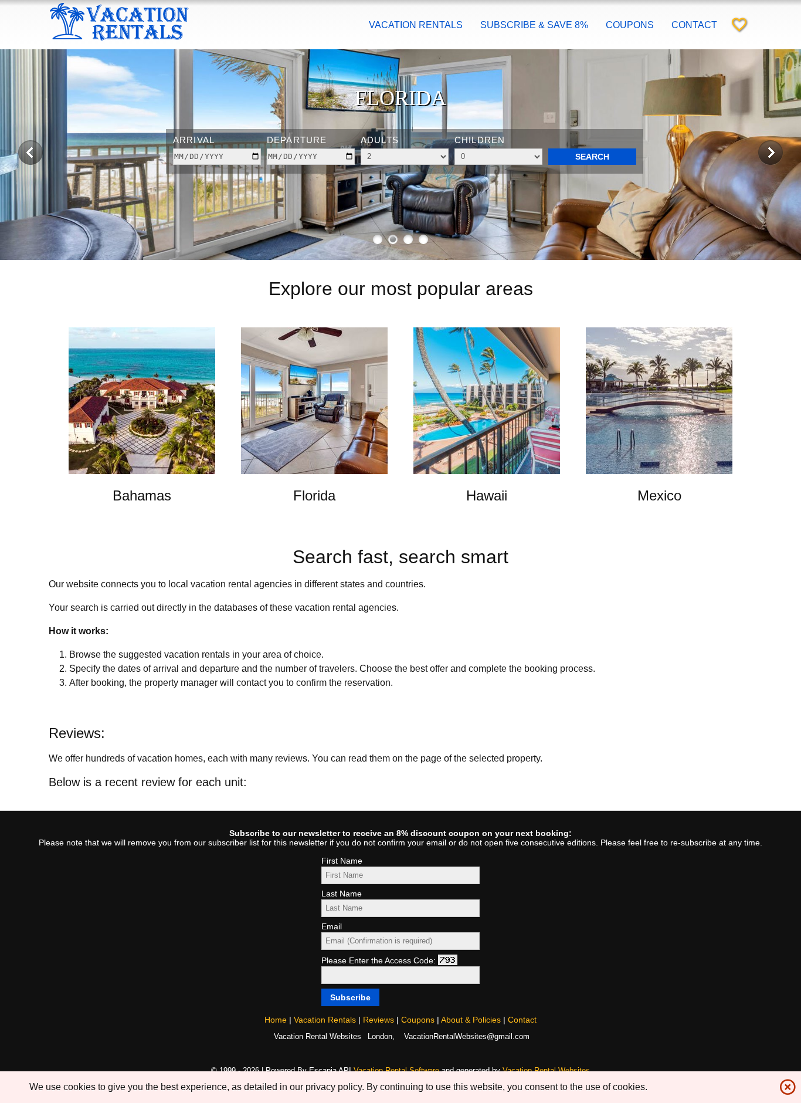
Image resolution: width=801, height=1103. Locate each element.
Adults (380, 140)
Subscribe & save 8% (534, 25)
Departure (297, 140)
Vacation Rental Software (396, 1070)
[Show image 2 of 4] (393, 239)
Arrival (194, 140)
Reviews (378, 1019)
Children (479, 140)
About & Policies (471, 1019)
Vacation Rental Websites (546, 1070)
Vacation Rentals (416, 25)
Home (275, 1019)
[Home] (119, 42)
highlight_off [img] (785, 1084)
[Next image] (770, 152)
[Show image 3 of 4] (408, 239)
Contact (694, 25)
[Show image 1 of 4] (377, 239)
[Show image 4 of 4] (423, 239)
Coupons (630, 25)
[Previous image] (30, 152)
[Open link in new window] (142, 471)
